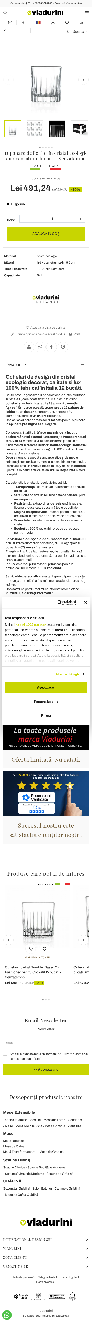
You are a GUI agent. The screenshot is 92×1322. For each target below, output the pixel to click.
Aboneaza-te (47, 1069)
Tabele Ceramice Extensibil (22, 1120)
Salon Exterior (42, 1188)
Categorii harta (47, 1277)
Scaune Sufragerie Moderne (24, 1173)
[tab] (46, 364)
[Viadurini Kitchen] (46, 299)
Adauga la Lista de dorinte (47, 327)
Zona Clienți (15, 1257)
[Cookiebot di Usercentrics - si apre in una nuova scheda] (58, 602)
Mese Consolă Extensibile (63, 1126)
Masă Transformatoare (19, 1151)
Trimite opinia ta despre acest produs (40, 334)
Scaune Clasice (14, 1167)
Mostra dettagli (67, 674)
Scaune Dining (16, 1160)
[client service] (24, 22)
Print (76, 334)
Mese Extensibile (19, 1112)
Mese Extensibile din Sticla (23, 1126)
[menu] (87, 12)
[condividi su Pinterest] (63, 347)
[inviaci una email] (9, 22)
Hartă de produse (22, 1277)
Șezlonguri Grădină (16, 1188)
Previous (8, 80)
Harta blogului (69, 1277)
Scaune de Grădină (59, 1173)
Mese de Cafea (13, 1146)
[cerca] (5, 12)
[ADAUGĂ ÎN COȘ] (30, 949)
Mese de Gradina (51, 1151)
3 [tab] (52, 1003)
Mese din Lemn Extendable (63, 1120)
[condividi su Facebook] (51, 347)
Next (83, 80)
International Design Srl (28, 1239)
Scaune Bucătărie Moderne (46, 1167)
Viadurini (12, 1248)
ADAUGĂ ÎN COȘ (46, 233)
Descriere (15, 364)
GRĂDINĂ (12, 1181)
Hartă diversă (44, 1282)
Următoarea (75, 31)
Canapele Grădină (67, 1188)
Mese (8, 1133)
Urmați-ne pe (15, 1266)
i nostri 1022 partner (30, 624)
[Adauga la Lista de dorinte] (44, 949)
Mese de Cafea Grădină (21, 1194)
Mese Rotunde (13, 1141)
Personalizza (43, 701)
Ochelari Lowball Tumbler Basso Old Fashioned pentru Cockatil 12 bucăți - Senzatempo (33, 972)
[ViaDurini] (45, 12)
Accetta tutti (46, 687)
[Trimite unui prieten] (29, 347)
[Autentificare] (53, 22)
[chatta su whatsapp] (7, 1315)
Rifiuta (46, 715)
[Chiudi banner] (85, 602)
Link (37, 1058)
